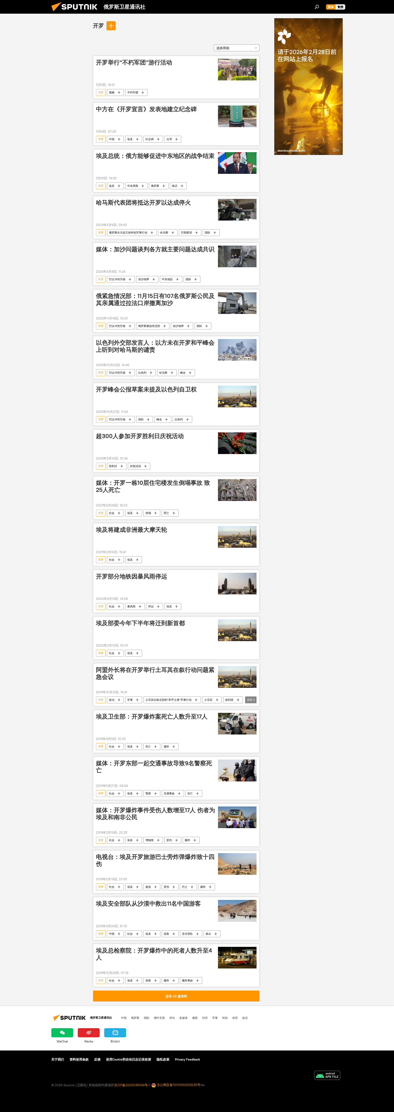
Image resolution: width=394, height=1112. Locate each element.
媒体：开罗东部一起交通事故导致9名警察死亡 (154, 767)
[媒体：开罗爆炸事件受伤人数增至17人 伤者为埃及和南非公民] (237, 817)
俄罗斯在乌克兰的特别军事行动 (128, 232)
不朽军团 (132, 92)
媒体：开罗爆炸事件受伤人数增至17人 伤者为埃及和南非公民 (155, 813)
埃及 (130, 139)
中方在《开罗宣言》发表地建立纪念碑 (146, 109)
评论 (172, 1018)
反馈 (97, 1059)
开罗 (98, 25)
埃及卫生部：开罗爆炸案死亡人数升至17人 (151, 716)
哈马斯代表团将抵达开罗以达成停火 (143, 202)
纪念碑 (149, 139)
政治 (111, 699)
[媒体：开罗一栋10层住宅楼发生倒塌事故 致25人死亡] (237, 490)
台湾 (169, 139)
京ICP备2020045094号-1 (132, 1085)
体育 (235, 1018)
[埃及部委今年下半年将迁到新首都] (237, 630)
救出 (208, 933)
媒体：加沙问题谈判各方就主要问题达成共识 (155, 249)
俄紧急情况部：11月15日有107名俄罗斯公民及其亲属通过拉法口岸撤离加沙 (155, 299)
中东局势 (132, 185)
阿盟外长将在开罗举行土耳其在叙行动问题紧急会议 (155, 673)
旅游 (148, 887)
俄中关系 (159, 1018)
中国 (111, 139)
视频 (111, 92)
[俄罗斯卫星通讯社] (76, 12)
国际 (207, 232)
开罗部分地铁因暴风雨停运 (131, 576)
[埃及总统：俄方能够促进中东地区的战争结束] (237, 163)
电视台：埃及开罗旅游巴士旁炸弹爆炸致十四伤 (155, 860)
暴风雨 (131, 606)
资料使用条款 (79, 1059)
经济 (205, 1018)
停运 (151, 606)
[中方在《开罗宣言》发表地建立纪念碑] (237, 116)
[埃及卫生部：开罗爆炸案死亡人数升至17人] (237, 723)
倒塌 (148, 513)
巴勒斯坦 (186, 232)
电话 (174, 185)
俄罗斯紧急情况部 (149, 326)
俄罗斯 (155, 185)
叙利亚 (229, 699)
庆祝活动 (135, 466)
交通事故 (169, 793)
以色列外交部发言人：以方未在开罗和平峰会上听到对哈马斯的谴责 (155, 346)
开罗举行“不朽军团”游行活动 (134, 62)
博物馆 (149, 840)
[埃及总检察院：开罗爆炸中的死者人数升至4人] (237, 957)
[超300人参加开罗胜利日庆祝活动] (237, 443)
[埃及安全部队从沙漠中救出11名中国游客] (237, 911)
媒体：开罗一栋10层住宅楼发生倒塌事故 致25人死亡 (153, 486)
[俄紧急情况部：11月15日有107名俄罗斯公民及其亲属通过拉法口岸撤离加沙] (237, 303)
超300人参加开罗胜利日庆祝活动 (140, 436)
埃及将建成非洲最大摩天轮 (131, 529)
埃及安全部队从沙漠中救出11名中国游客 (148, 903)
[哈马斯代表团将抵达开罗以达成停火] (237, 210)
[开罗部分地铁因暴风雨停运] (237, 583)
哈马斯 (164, 232)
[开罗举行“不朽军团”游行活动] (237, 69)
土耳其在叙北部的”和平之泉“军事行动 (168, 699)
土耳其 (208, 699)
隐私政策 (163, 1059)
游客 (166, 933)
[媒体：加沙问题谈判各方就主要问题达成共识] (237, 256)
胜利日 (113, 466)
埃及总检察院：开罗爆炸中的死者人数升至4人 (154, 954)
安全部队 (187, 933)
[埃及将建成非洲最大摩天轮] (237, 537)
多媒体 (183, 1018)
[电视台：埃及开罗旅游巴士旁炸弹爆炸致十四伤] (237, 864)
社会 (111, 513)
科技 (225, 1018)
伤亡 (148, 746)
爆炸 (166, 746)
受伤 (169, 840)
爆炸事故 (187, 980)
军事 (130, 699)
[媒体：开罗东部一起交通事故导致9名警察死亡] (237, 770)
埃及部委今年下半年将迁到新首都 (140, 623)
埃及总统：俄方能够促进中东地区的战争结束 (155, 155)
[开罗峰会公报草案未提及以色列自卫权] (237, 396)
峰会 (183, 372)
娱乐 (245, 1018)
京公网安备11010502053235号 (178, 1085)
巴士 (184, 887)
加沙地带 (143, 279)
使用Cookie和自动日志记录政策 (128, 1059)
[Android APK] (327, 1076)
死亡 (166, 513)
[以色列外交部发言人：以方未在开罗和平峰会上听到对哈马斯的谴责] (237, 350)
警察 (148, 793)
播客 (195, 1018)
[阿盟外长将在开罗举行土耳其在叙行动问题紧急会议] (237, 677)
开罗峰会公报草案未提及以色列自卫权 (146, 389)
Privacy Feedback (187, 1059)
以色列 (142, 372)
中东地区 (167, 279)
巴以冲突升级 (117, 279)
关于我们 (57, 1059)
